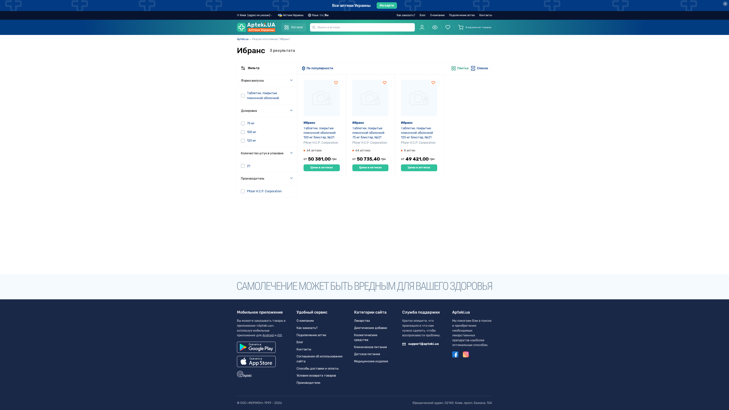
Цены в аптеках (321, 167)
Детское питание (367, 354)
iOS (279, 335)
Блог (423, 15)
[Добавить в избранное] (336, 82)
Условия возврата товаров (316, 375)
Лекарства (362, 320)
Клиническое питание (370, 347)
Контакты (485, 15)
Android (268, 335)
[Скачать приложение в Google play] (256, 347)
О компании (437, 15)
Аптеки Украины (293, 15)
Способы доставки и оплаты (317, 368)
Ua (321, 15)
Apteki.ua (243, 39)
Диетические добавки (370, 328)
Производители (308, 383)
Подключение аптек (462, 15)
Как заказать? (406, 15)
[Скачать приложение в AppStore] (256, 361)
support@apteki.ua (423, 344)
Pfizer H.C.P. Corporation (321, 142)
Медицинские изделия (371, 361)
